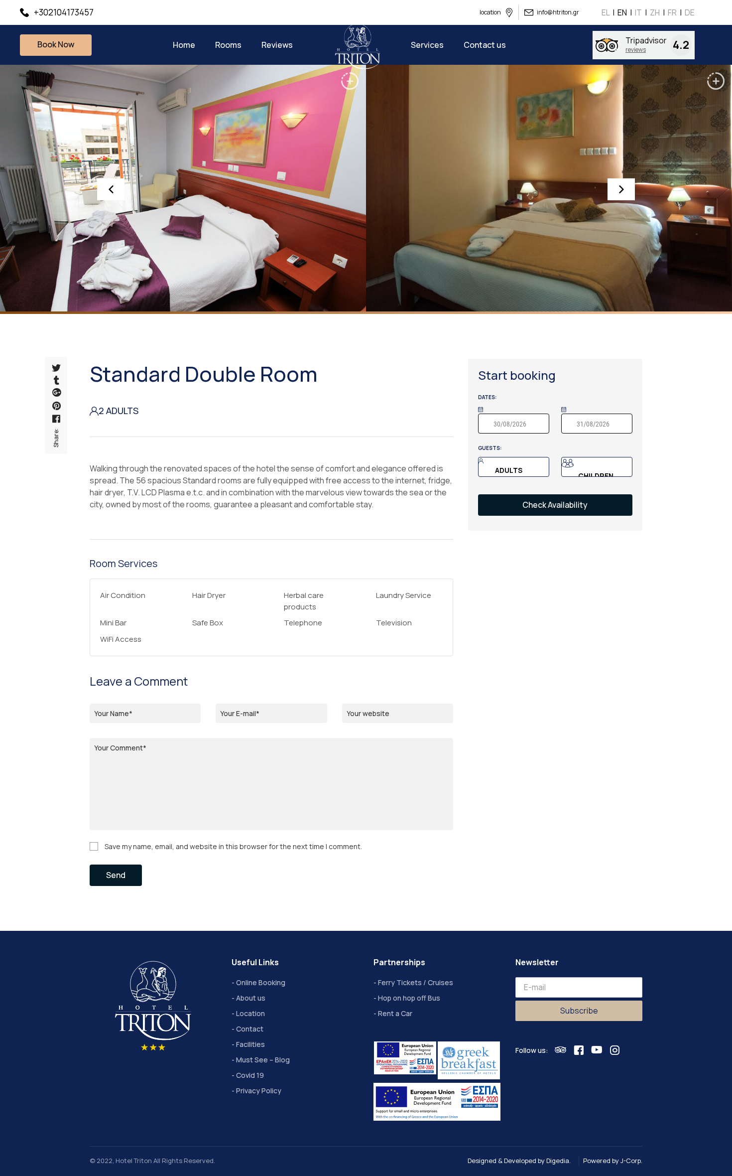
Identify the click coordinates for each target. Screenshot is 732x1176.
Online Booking (260, 982)
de (690, 12)
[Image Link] (183, 189)
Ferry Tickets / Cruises (415, 982)
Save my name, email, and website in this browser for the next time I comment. (233, 846)
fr (672, 12)
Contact (249, 1028)
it (638, 12)
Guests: (489, 447)
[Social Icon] (560, 1050)
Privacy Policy (258, 1090)
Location (250, 1013)
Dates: (487, 397)
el (606, 12)
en (622, 12)
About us (250, 998)
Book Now (55, 44)
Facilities (250, 1044)
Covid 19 (250, 1075)
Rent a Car (395, 1013)
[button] (110, 189)
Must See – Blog (263, 1059)
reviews (635, 49)
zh (655, 12)
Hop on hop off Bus (409, 998)
